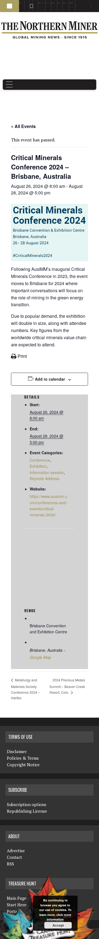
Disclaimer (17, 751)
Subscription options (26, 804)
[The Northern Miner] (49, 29)
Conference (40, 460)
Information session (47, 472)
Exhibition (38, 466)
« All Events (23, 126)
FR (92, 7)
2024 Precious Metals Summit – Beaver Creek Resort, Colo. (67, 686)
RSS (10, 863)
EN (75, 5)
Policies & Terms (23, 758)
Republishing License (27, 811)
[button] (9, 6)
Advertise (16, 850)
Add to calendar (50, 379)
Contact (14, 857)
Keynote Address (44, 478)
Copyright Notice (23, 764)
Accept (58, 925)
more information (59, 917)
